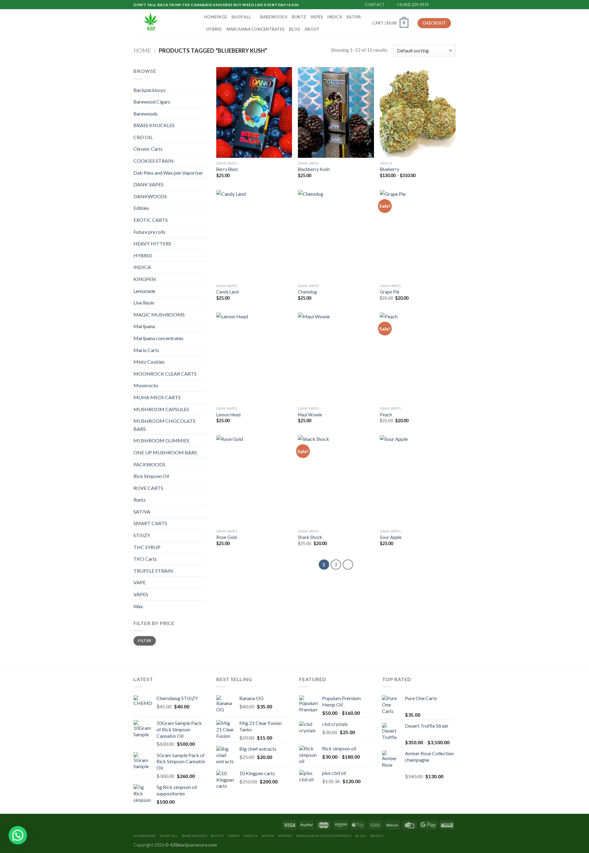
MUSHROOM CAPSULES (161, 409)
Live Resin (143, 302)
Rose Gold (226, 537)
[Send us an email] (452, 5)
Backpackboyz (149, 90)
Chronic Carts (148, 149)
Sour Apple (391, 537)
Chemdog (307, 291)
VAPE (139, 582)
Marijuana (144, 326)
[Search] (365, 23)
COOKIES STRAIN (153, 161)
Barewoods (273, 16)
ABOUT (312, 29)
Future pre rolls (149, 232)
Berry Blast (227, 169)
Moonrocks (145, 385)
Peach (386, 414)
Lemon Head (228, 414)
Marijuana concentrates (255, 29)
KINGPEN (144, 279)
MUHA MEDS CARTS (157, 397)
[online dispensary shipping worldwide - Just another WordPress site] (164, 23)
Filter (144, 640)
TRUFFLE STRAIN (153, 571)
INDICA (334, 16)
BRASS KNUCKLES (154, 125)
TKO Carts (145, 559)
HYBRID (214, 29)
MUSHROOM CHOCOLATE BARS (164, 425)
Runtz (299, 16)
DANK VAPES (148, 184)
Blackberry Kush (314, 169)
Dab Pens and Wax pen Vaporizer (168, 173)
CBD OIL (143, 137)
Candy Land (227, 291)
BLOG (294, 29)
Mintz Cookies (149, 362)
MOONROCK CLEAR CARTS (165, 374)
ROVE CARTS (148, 488)
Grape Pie (389, 291)
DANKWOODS (150, 196)
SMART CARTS (150, 523)
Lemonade (144, 291)
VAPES (316, 16)
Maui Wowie (310, 414)
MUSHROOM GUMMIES (161, 440)
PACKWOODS (149, 464)
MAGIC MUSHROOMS (159, 314)
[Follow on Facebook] (435, 5)
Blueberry (389, 169)
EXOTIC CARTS (150, 220)
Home (142, 50)
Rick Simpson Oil (151, 476)
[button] (18, 835)
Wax (138, 606)
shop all (241, 16)
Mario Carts (146, 350)
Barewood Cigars (151, 101)
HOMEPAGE (215, 16)
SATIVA (353, 16)
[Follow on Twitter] (446, 5)
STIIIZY (141, 535)
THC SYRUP (146, 547)
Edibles (141, 208)
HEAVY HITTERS (152, 243)
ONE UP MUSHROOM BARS (165, 452)
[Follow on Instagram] (441, 5)
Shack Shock (310, 537)
